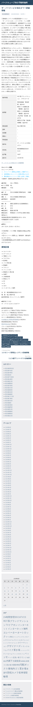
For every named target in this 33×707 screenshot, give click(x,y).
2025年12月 (8, 444)
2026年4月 (8, 436)
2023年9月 (8, 502)
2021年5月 (8, 562)
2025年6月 (8, 457)
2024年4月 (8, 487)
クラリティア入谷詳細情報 (12, 689)
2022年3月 (8, 541)
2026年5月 (8, 433)
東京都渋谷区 (9, 400)
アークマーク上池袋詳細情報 (13, 693)
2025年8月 (8, 453)
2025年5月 (8, 459)
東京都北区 (8, 375)
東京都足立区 (9, 415)
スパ (17, 642)
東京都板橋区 (9, 394)
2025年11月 (8, 446)
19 (12, 594)
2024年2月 (8, 491)
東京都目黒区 (9, 405)
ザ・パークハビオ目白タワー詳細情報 (13, 163)
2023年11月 (8, 498)
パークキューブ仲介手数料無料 (15, 2)
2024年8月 (8, 479)
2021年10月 (8, 552)
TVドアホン (19, 337)
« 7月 (4, 605)
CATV (13, 335)
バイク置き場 (13, 342)
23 (27, 594)
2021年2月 (8, 569)
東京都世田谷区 (9, 368)
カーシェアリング (17, 637)
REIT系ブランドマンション (8, 337)
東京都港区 (8, 402)
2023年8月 (8, 504)
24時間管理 (5, 335)
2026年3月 (8, 438)
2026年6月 (8, 431)
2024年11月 (8, 472)
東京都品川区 (9, 381)
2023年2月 (8, 517)
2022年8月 (8, 530)
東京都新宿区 (9, 390)
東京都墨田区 (9, 383)
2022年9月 (8, 528)
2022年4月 (8, 539)
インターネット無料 (7, 339)
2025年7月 (8, 455)
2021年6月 (8, 560)
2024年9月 (8, 476)
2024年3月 (8, 489)
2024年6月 (8, 483)
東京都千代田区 (9, 377)
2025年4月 (8, 461)
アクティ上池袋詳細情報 (12, 695)
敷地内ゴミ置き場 (19, 344)
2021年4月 (8, 564)
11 (8, 591)
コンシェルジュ (20, 640)
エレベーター (16, 339)
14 (19, 591)
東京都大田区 (9, 385)
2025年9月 (8, 451)
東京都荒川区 (9, 409)
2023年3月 (8, 515)
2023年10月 (8, 500)
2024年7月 (8, 481)
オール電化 (9, 637)
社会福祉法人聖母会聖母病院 (10, 319)
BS (9, 335)
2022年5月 (8, 537)
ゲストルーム (9, 640)
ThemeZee (18, 704)
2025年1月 (8, 468)
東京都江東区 (9, 398)
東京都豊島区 (5, 14)
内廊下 (3, 344)
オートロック (24, 339)
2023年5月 (8, 511)
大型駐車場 (15, 665)
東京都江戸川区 (9, 396)
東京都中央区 (9, 370)
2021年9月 (8, 554)
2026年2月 (8, 440)
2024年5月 (8, 485)
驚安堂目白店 (5, 324)
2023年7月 (8, 506)
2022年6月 (8, 534)
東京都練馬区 (9, 407)
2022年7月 (8, 532)
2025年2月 (8, 466)
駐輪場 (8, 346)
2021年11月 (8, 549)
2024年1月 (8, 494)
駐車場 (3, 346)
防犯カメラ (27, 344)
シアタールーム (11, 642)
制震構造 (23, 661)
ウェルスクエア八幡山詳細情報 (13, 691)
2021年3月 (8, 567)
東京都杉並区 (9, 392)
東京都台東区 (9, 379)
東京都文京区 (9, 387)
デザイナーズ (5, 342)
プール (23, 654)
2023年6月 (8, 509)
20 (16, 594)
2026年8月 (8, 427)
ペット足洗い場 (13, 657)
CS (16, 335)
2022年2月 (8, 543)
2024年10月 (8, 474)
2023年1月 (8, 519)
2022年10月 (8, 526)
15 (23, 591)
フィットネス (21, 342)
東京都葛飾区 (9, 411)
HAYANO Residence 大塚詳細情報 (14, 697)
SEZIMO (22, 14)
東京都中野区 (9, 372)
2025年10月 (8, 448)
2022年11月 (8, 524)
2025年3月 (8, 464)
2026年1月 (8, 442)
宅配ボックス (10, 344)
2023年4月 (8, 513)
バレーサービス (23, 650)
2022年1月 (8, 545)
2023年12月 (8, 496)
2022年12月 (8, 522)
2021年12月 (8, 547)
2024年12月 (8, 470)
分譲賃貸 (16, 661)
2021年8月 (8, 556)
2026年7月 (8, 429)
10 (4, 591)
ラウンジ (28, 342)
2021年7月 (8, 558)
